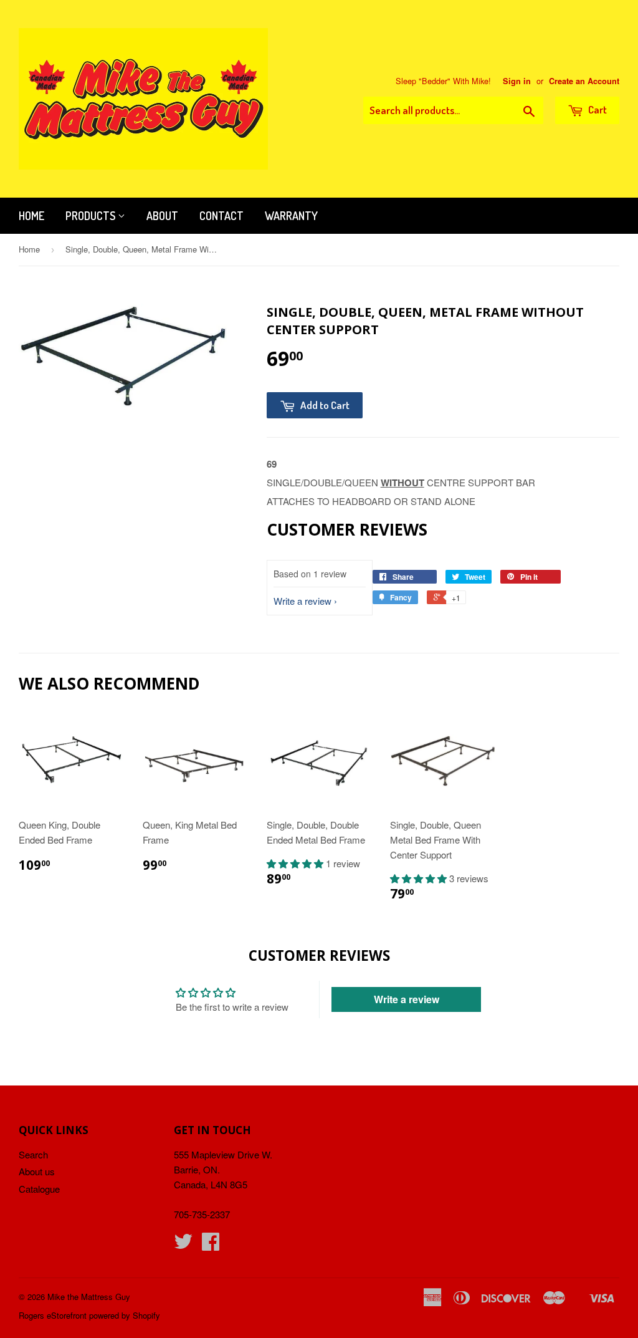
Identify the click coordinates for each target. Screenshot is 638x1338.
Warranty (291, 216)
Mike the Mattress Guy (88, 1296)
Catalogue (39, 1188)
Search (33, 1154)
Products (91, 216)
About (162, 216)
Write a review (302, 600)
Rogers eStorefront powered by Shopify (89, 1315)
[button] (296, 863)
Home (31, 216)
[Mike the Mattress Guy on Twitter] (183, 1244)
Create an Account (584, 81)
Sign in (517, 81)
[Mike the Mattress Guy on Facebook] (210, 1244)
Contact (221, 216)
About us (37, 1171)
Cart (596, 109)
